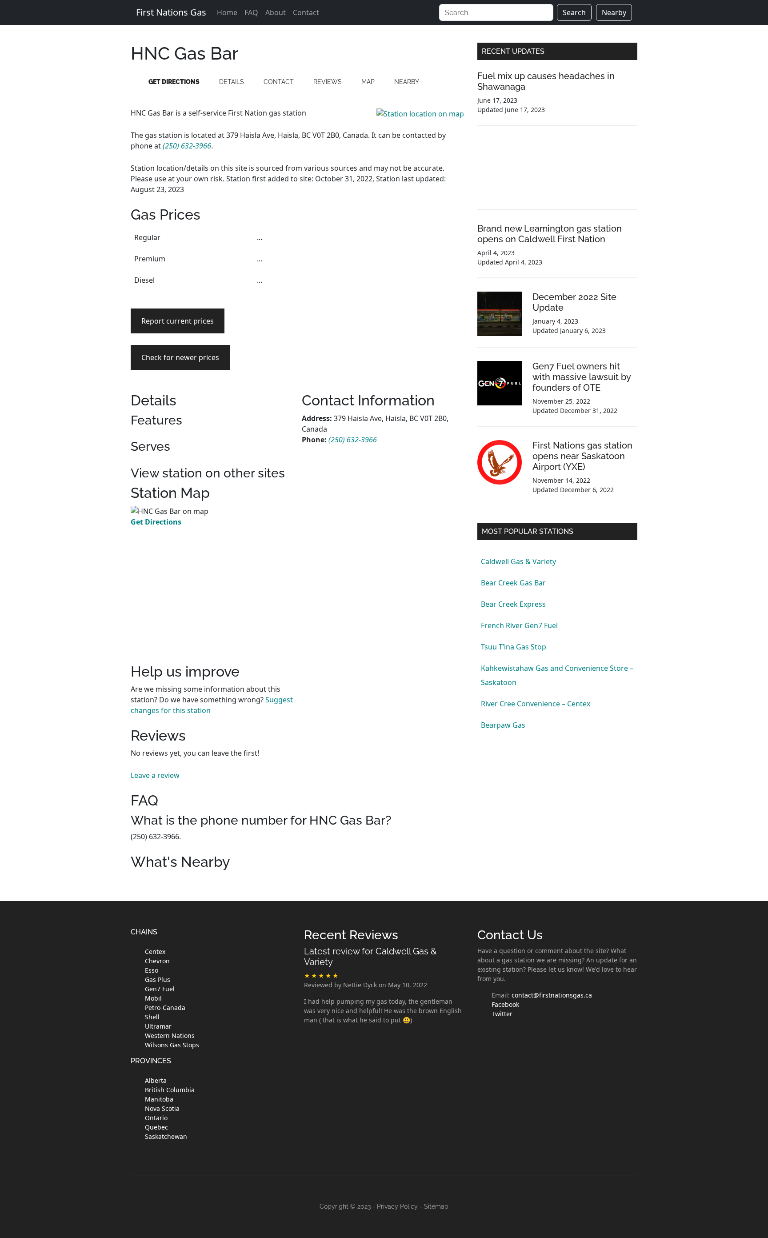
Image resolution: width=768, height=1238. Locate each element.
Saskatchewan (166, 1136)
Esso (151, 970)
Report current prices (177, 321)
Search (574, 12)
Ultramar (158, 1026)
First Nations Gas (171, 12)
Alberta (156, 1080)
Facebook (505, 1004)
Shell (152, 1017)
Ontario (156, 1118)
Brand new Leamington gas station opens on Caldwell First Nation (549, 233)
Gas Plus (157, 979)
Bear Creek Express (513, 604)
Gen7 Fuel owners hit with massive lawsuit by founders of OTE (581, 377)
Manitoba (159, 1099)
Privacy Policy (397, 1206)
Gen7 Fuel (160, 989)
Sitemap (436, 1206)
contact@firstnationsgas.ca (552, 995)
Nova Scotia (162, 1108)
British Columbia (170, 1090)
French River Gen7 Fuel (519, 625)
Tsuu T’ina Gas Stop (513, 647)
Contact (306, 12)
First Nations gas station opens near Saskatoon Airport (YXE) (582, 456)
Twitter (502, 1014)
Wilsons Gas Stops (172, 1045)
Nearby (614, 12)
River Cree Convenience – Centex (535, 704)
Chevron (157, 961)
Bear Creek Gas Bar (513, 583)
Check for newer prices (180, 357)
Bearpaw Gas (503, 725)
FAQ (251, 12)
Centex (155, 951)
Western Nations (170, 1035)
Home (227, 12)
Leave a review (155, 775)
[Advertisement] (383, 289)
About (275, 12)
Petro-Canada (165, 1007)
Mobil (153, 998)
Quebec (156, 1127)
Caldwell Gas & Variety (518, 561)
